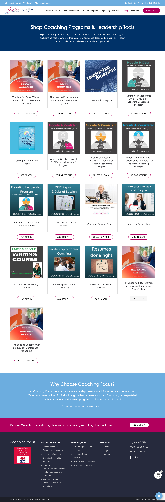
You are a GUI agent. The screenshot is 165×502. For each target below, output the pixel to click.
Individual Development (69, 10)
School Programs (90, 10)
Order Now (26, 175)
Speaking (106, 10)
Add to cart (63, 237)
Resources (134, 10)
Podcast (106, 455)
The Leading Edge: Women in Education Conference (52, 482)
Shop (126, 10)
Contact (128, 3)
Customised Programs (82, 465)
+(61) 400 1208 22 (151, 3)
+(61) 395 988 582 (139, 447)
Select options (26, 113)
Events (106, 447)
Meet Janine (51, 10)
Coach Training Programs (84, 461)
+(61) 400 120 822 (139, 451)
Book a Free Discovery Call (82, 406)
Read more (26, 237)
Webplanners (149, 499)
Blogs (105, 451)
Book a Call (152, 10)
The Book (116, 10)
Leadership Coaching (52, 454)
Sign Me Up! (139, 425)
